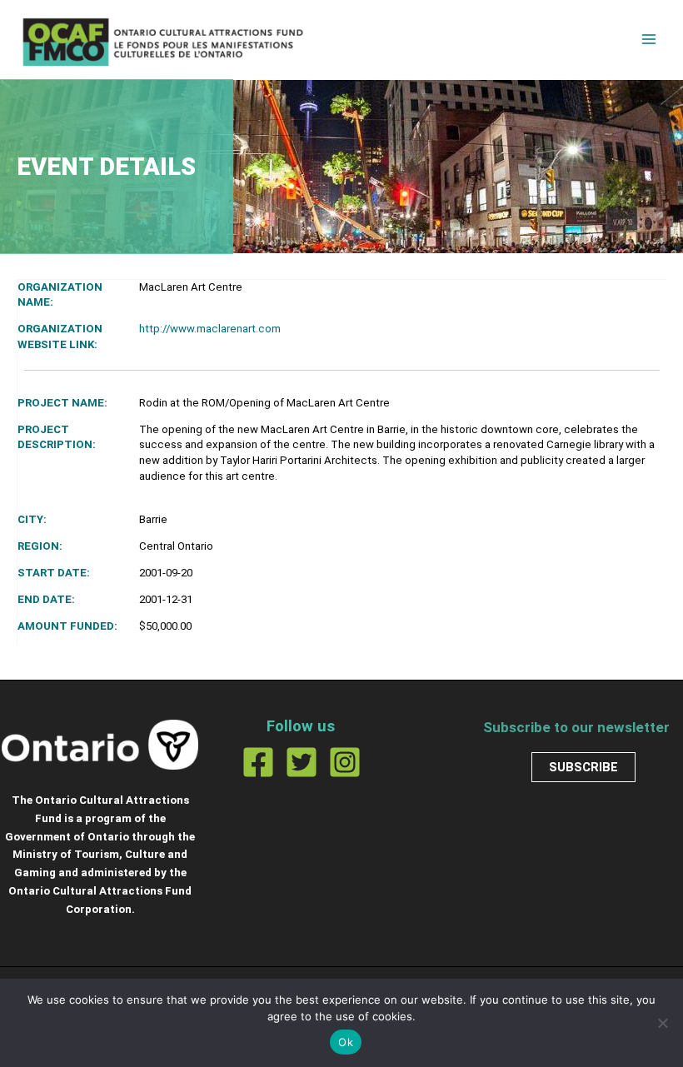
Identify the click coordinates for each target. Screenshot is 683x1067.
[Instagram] (344, 762)
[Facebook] (258, 762)
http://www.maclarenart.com (210, 328)
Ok (345, 1042)
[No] (662, 1023)
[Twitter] (301, 762)
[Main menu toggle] (648, 39)
